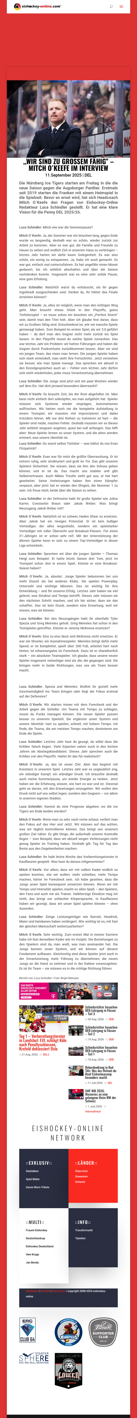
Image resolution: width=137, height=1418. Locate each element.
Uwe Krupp (32, 1254)
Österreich (81, 1171)
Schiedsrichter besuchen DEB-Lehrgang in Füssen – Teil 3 (101, 1010)
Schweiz (80, 1181)
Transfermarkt (84, 1230)
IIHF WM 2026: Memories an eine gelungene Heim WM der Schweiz (100, 1095)
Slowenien (81, 1176)
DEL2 (46, 1054)
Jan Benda (32, 1262)
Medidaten (32, 1291)
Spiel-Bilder (33, 1179)
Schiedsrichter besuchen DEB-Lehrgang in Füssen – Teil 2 (101, 1030)
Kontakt (45, 1291)
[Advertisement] (68, 43)
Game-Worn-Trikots (37, 1187)
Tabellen (80, 1238)
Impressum (59, 1291)
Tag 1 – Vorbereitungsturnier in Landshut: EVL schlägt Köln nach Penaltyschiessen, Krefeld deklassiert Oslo (42, 1042)
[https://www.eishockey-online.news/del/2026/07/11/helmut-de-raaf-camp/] (76, 1071)
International (93, 1111)
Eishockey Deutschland (39, 1246)
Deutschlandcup (35, 1238)
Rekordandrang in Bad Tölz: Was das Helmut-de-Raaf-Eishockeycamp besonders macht (101, 1072)
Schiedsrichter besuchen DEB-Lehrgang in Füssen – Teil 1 (101, 1050)
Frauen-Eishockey (36, 1230)
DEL (88, 175)
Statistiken (32, 1171)
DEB (111, 1019)
